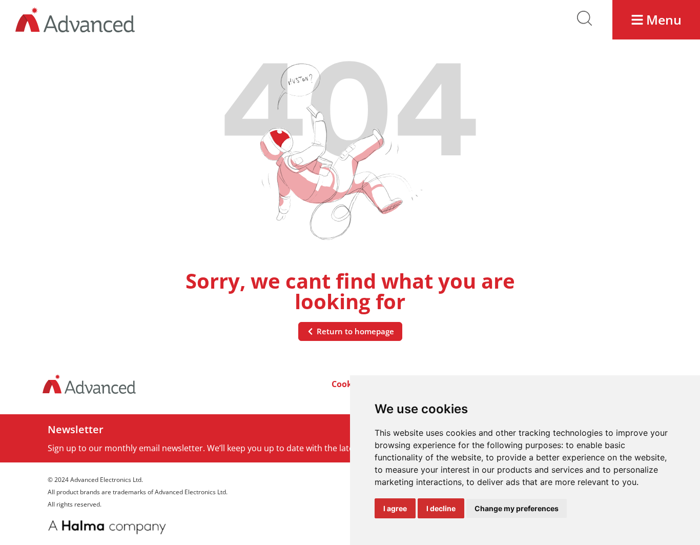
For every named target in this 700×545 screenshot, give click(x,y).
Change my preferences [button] (517, 508)
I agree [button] (395, 508)
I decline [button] (441, 508)
